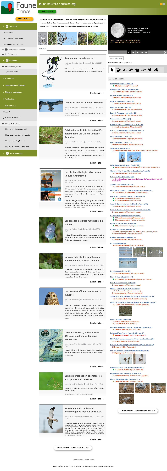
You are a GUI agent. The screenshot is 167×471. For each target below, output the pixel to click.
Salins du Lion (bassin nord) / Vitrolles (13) (124, 165)
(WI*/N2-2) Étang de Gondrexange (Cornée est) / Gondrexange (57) (133, 302)
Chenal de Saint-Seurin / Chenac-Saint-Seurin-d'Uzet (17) (130, 171)
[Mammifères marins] (125, 70)
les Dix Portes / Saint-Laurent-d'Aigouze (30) (125, 216)
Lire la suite (95, 93)
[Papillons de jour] (150, 70)
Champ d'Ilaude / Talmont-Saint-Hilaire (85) (125, 379)
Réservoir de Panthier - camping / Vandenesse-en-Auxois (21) (131, 190)
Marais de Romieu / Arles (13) (120, 119)
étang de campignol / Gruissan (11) (122, 101)
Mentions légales (78, 459)
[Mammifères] (118, 70)
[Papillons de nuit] (156, 70)
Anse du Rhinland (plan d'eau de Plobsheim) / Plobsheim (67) (131, 327)
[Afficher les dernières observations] (120, 62)
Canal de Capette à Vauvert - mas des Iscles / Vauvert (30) (130, 210)
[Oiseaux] (112, 70)
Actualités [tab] (42, 49)
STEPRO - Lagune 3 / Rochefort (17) (122, 184)
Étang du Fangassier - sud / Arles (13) (123, 113)
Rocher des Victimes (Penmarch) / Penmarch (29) (127, 196)
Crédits (92, 459)
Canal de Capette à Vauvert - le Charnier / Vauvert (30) (129, 204)
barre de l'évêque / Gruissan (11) (121, 95)
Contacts (86, 459)
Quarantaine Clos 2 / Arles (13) (121, 142)
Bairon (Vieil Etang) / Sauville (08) (121, 84)
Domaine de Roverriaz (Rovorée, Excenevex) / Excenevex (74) (132, 345)
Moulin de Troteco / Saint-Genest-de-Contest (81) (127, 367)
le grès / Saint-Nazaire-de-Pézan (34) (123, 237)
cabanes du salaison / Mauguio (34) (122, 229)
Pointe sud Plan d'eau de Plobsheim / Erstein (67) (127, 333)
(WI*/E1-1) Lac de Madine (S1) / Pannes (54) (125, 289)
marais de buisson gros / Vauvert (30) (123, 224)
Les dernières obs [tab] (116, 58)
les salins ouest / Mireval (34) (120, 271)
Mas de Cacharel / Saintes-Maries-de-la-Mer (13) (127, 131)
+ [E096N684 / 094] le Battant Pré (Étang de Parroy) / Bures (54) (132, 297)
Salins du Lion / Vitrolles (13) (120, 148)
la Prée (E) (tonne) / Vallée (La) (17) (122, 177)
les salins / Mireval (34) (118, 243)
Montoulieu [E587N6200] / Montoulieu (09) (124, 89)
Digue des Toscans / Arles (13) (120, 107)
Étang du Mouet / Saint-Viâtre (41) (121, 277)
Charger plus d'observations (138, 411)
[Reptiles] (131, 70)
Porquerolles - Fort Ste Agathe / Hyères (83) (125, 373)
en (163, 4)
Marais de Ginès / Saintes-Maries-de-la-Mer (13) (126, 125)
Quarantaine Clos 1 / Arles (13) (121, 136)
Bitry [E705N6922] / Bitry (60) (120, 319)
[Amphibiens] (137, 70)
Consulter (47, 11)
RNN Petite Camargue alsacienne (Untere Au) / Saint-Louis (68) (132, 339)
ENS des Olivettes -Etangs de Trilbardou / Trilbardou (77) (129, 351)
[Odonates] (143, 70)
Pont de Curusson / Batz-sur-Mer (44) (123, 283)
